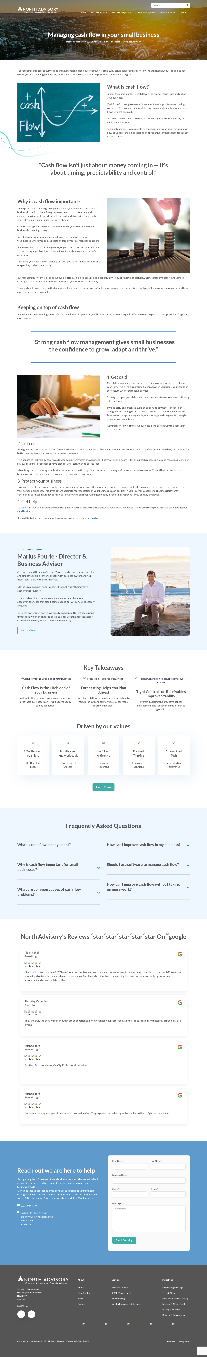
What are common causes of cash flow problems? (49, 892)
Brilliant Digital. (82, 1341)
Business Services (99, 12)
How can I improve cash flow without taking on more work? (143, 887)
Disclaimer (170, 1341)
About (83, 12)
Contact (184, 12)
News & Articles (168, 12)
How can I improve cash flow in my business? (144, 844)
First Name (118, 1161)
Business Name (119, 1175)
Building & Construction (173, 1315)
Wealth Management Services (126, 1304)
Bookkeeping (118, 1298)
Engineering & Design (172, 1287)
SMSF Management (121, 12)
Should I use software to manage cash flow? (143, 864)
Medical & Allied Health (173, 1304)
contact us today (92, 517)
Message (116, 1203)
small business (25, 511)
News (80, 1298)
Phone (154, 1189)
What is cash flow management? (44, 844)
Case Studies (84, 1293)
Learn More (28, 630)
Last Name (156, 1161)
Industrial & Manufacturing (175, 1298)
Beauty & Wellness (171, 1309)
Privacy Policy (184, 1341)
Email (115, 1189)
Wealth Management (145, 12)
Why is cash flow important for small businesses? (47, 867)
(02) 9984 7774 (29, 1205)
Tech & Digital (169, 1293)
